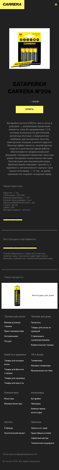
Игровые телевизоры (41, 366)
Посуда (7, 341)
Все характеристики (12, 218)
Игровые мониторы (13, 404)
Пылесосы (36, 323)
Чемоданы (36, 404)
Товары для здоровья (14, 378)
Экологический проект (14, 433)
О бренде (8, 428)
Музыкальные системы (41, 371)
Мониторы (9, 399)
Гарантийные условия (41, 433)
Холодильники (11, 336)
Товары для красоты (14, 383)
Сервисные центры (39, 438)
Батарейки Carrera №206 (26, 12)
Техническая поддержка (42, 443)
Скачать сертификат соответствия (20, 247)
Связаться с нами (39, 428)
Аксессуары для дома (10, 12)
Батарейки (36, 399)
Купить (29, 109)
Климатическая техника (42, 345)
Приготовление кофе (14, 331)
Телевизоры (36, 361)
